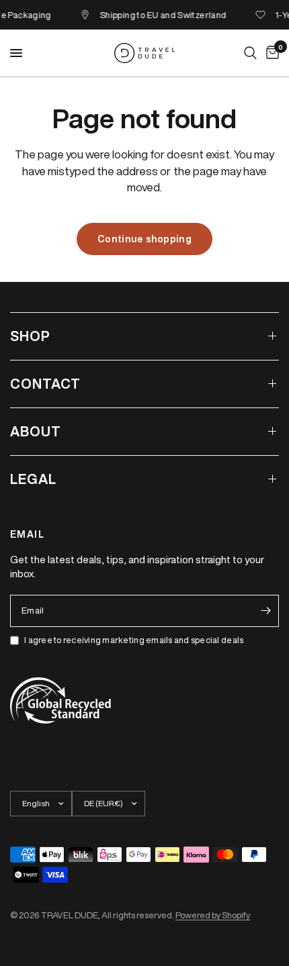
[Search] (250, 53)
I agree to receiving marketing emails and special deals (133, 640)
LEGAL (33, 479)
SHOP (30, 336)
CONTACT (45, 384)
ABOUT (35, 431)
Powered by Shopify (212, 915)
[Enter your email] (265, 611)
